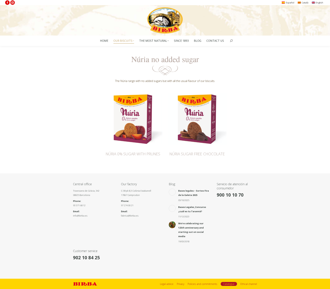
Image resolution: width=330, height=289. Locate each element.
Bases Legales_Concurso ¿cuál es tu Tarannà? (192, 209)
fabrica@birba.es (129, 215)
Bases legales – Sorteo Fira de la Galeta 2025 (193, 193)
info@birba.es (80, 215)
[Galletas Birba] (165, 20)
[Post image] (172, 192)
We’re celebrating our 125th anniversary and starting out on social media (191, 230)
